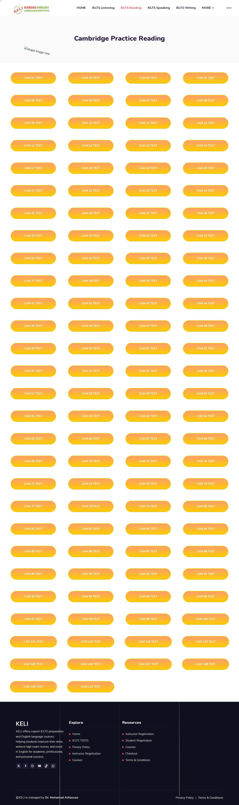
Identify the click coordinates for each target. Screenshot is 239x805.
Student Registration (138, 740)
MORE (206, 8)
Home (76, 734)
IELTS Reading (131, 8)
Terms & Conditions (137, 760)
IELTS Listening (103, 8)
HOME (81, 8)
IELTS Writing (186, 8)
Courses (77, 760)
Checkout (131, 753)
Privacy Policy (81, 747)
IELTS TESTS (80, 740)
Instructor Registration (86, 753)
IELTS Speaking (159, 8)
